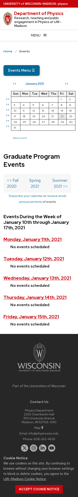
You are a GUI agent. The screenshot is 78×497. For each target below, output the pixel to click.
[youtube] (51, 448)
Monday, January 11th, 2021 (32, 239)
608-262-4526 (44, 439)
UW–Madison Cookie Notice (24, 479)
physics (63, 4)
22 (62, 116)
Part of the (39, 386)
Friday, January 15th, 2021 (31, 317)
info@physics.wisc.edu (43, 433)
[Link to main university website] (39, 372)
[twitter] (24, 448)
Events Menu (21, 70)
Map (37, 428)
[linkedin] (42, 448)
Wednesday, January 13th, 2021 (37, 278)
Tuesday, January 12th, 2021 (33, 259)
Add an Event (20, 137)
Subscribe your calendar (26, 196)
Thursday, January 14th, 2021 (35, 297)
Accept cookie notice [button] (39, 489)
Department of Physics (38, 13)
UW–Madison (29, 4)
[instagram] (33, 448)
